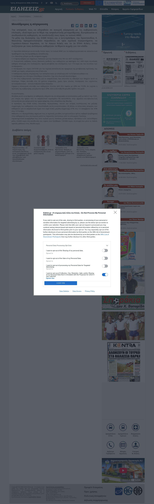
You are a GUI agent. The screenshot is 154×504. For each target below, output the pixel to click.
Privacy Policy (90, 291)
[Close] (116, 213)
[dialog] (77, 252)
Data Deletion (64, 291)
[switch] (105, 250)
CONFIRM (61, 283)
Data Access (77, 291)
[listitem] (77, 245)
